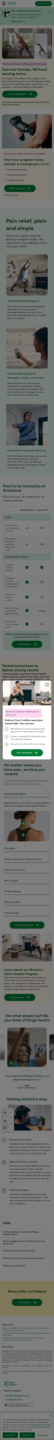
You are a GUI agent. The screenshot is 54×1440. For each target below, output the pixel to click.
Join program (24, 752)
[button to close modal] (47, 685)
